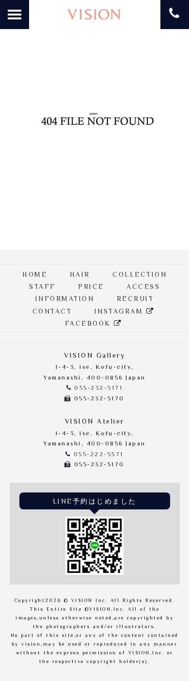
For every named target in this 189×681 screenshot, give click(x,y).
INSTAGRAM (120, 312)
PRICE (91, 287)
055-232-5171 (98, 388)
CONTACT (52, 312)
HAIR (80, 275)
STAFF (42, 287)
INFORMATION (64, 299)
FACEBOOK (89, 324)
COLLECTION (139, 275)
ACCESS (143, 287)
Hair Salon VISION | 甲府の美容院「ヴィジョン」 (94, 15)
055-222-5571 (99, 454)
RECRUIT (135, 299)
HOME (34, 275)
